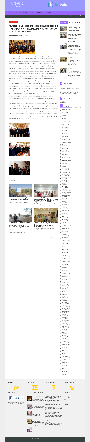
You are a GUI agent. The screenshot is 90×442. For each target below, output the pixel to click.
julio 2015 (63, 279)
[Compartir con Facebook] (13, 180)
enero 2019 (64, 222)
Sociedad (66, 402)
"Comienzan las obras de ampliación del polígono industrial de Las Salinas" (74, 29)
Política (65, 399)
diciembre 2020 (65, 190)
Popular (71, 22)
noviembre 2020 (65, 192)
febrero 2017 (64, 254)
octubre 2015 (64, 276)
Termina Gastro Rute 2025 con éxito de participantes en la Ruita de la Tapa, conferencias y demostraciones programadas (35, 422)
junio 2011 (64, 349)
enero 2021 (64, 189)
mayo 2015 (64, 282)
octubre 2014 (64, 293)
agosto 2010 (64, 364)
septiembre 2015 (65, 278)
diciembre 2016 (65, 257)
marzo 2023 (64, 151)
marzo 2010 (64, 371)
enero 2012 (64, 338)
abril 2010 (64, 370)
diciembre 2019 (65, 207)
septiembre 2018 (65, 228)
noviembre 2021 (65, 174)
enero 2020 (64, 205)
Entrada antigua (54, 237)
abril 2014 (64, 300)
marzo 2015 (64, 285)
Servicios (39, 12)
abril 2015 (64, 284)
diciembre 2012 (65, 323)
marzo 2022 (64, 168)
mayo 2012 (64, 332)
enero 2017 (64, 255)
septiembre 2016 (65, 261)
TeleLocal (66, 404)
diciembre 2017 (65, 240)
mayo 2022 (64, 165)
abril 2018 (64, 234)
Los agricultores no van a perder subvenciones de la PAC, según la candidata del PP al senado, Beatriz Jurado (35, 414)
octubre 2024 (65, 124)
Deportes (66, 397)
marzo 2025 (64, 117)
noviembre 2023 (65, 139)
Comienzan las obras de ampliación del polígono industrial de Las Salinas (53, 397)
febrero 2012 (64, 336)
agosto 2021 (64, 178)
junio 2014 (64, 297)
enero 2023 (64, 154)
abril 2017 (64, 251)
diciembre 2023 (65, 138)
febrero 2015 (64, 287)
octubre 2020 (64, 193)
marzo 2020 (64, 202)
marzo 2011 (64, 353)
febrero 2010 (64, 373)
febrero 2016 (64, 270)
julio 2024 (64, 129)
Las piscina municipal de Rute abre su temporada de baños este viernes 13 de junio (38, 406)
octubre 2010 (64, 361)
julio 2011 (63, 347)
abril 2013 (64, 317)
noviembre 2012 (65, 324)
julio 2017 (63, 246)
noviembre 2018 (65, 225)
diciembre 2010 (65, 358)
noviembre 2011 (65, 341)
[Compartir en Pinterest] (14, 180)
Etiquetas (77, 22)
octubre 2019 (64, 210)
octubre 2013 (64, 309)
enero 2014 (64, 305)
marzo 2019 (64, 219)
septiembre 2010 (65, 362)
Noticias (14, 12)
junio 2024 (64, 130)
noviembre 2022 (65, 157)
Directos (31, 12)
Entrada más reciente (13, 237)
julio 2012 (63, 329)
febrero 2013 (64, 320)
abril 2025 (64, 115)
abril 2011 (63, 352)
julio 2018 (63, 230)
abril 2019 (64, 218)
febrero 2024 (64, 135)
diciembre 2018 (65, 224)
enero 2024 (64, 136)
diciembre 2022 (65, 156)
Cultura (66, 396)
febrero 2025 (64, 118)
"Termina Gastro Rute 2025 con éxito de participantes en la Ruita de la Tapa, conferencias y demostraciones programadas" (74, 62)
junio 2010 (64, 367)
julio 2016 (63, 263)
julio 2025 (64, 111)
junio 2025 (64, 112)
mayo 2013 (64, 315)
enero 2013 (64, 321)
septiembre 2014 (65, 294)
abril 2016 (64, 267)
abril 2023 (64, 150)
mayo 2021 (64, 183)
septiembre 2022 (65, 160)
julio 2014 (64, 296)
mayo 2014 (64, 299)
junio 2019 (64, 214)
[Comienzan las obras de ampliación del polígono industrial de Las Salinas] (63, 29)
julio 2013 (63, 312)
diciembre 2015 (65, 273)
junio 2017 (64, 248)
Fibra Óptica (23, 12)
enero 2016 (64, 272)
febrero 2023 (64, 153)
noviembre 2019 (65, 208)
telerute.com (42, 438)
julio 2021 (63, 180)
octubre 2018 (64, 227)
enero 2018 (64, 239)
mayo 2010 (64, 368)
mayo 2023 (64, 148)
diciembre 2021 (65, 172)
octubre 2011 (64, 342)
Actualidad (64, 22)
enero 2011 (64, 356)
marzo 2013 (64, 318)
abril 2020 (64, 201)
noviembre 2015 (65, 275)
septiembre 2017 (65, 245)
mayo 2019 (64, 216)
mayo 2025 (64, 114)
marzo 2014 (64, 302)
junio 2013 (64, 314)
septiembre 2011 (65, 344)
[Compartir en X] (11, 180)
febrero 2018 (64, 237)
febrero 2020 (64, 204)
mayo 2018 (64, 233)
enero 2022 (64, 171)
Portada (66, 401)
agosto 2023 (64, 144)
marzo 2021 (64, 186)
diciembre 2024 (65, 121)
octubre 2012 (64, 326)
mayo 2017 (64, 249)
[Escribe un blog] (10, 180)
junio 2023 (64, 147)
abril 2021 (64, 184)
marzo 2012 (64, 335)
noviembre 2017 (65, 242)
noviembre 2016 (65, 258)
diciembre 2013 (65, 306)
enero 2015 (64, 288)
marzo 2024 (64, 133)
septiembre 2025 (65, 109)
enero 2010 (64, 374)
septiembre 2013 (65, 311)
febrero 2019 (64, 220)
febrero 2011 (64, 355)
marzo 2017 (64, 252)
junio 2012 (64, 330)
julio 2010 (63, 365)
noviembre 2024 (65, 123)
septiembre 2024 (65, 126)
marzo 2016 (64, 269)
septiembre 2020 (65, 195)
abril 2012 (64, 333)
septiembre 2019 (65, 211)
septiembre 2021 (65, 177)
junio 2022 (64, 163)
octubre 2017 (64, 243)
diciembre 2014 (65, 290)
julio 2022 (64, 162)
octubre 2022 (64, 159)
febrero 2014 (64, 303)
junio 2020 (64, 198)
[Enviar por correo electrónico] (9, 180)
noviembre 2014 (65, 291)
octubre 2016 (64, 260)
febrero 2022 (64, 169)
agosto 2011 (64, 345)
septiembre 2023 (65, 142)
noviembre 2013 (65, 308)
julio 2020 (64, 196)
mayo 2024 (64, 132)
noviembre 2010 (65, 359)
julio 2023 (64, 145)
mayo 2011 (64, 350)
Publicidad (47, 12)
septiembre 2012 (65, 327)
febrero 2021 (64, 187)
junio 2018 (64, 231)
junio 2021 (64, 181)
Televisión (34, 428)
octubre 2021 (64, 175)
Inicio (10, 15)
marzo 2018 (64, 236)
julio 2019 (63, 213)
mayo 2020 (64, 199)
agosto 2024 (64, 127)
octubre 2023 (64, 141)
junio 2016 (64, 264)
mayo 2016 (64, 266)
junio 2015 (64, 281)
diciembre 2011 (65, 339)
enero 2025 (64, 120)
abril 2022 (64, 166)
